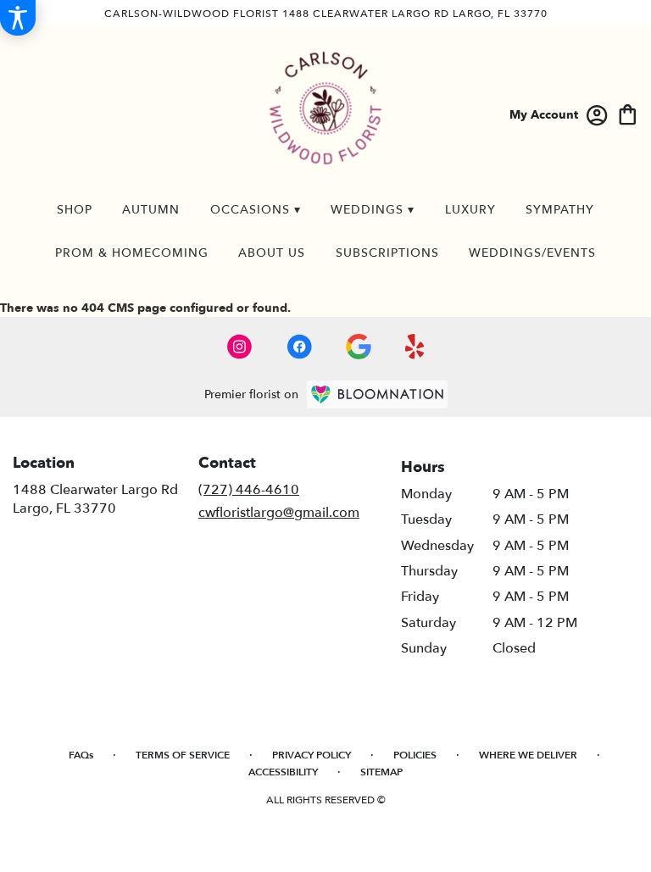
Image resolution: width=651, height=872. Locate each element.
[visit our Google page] (358, 346)
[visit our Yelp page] (415, 346)
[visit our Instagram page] (240, 346)
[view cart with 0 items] (627, 113)
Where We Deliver (528, 755)
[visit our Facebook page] (299, 346)
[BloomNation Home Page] (377, 394)
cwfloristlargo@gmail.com (278, 512)
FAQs (81, 755)
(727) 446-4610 (248, 489)
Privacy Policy (311, 755)
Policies (415, 755)
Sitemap (381, 772)
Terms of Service (183, 755)
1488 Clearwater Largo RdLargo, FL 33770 (95, 499)
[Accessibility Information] (18, 18)
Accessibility (283, 772)
